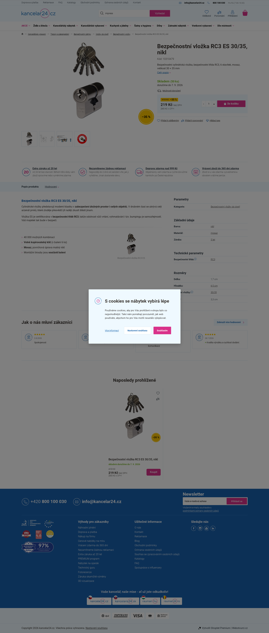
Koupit (153, 472)
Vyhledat (160, 13)
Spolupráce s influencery (148, 567)
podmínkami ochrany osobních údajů (201, 510)
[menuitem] (25, 26)
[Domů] (22, 34)
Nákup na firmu (86, 536)
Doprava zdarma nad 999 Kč (161, 168)
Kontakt (137, 2)
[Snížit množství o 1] (204, 103)
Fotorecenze (85, 572)
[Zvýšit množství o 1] (214, 103)
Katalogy (71, 2)
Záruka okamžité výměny (92, 576)
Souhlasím (162, 330)
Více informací (112, 330)
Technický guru (86, 567)
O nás (138, 527)
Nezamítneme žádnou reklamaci (107, 168)
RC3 (213, 259)
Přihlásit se (237, 501)
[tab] (30, 187)
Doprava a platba (30, 2)
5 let (213, 239)
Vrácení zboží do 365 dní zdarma (220, 168)
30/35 (214, 292)
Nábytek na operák (88, 563)
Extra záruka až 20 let (45, 168)
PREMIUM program (88, 558)
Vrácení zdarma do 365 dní (93, 545)
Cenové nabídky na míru (91, 540)
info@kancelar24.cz (101, 501)
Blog (137, 540)
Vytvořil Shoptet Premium (216, 628)
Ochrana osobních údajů (116, 2)
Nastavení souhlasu (137, 330)
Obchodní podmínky (90, 2)
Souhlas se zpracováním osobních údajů (157, 554)
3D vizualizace (86, 580)
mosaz (214, 233)
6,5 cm (214, 285)
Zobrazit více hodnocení (229, 322)
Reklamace (48, 2)
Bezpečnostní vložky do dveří (225, 206)
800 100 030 (49, 501)
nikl (212, 226)
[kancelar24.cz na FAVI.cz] (26, 535)
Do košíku (233, 103)
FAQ (60, 2)
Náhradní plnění (87, 527)
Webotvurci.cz (240, 628)
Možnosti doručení (172, 90)
